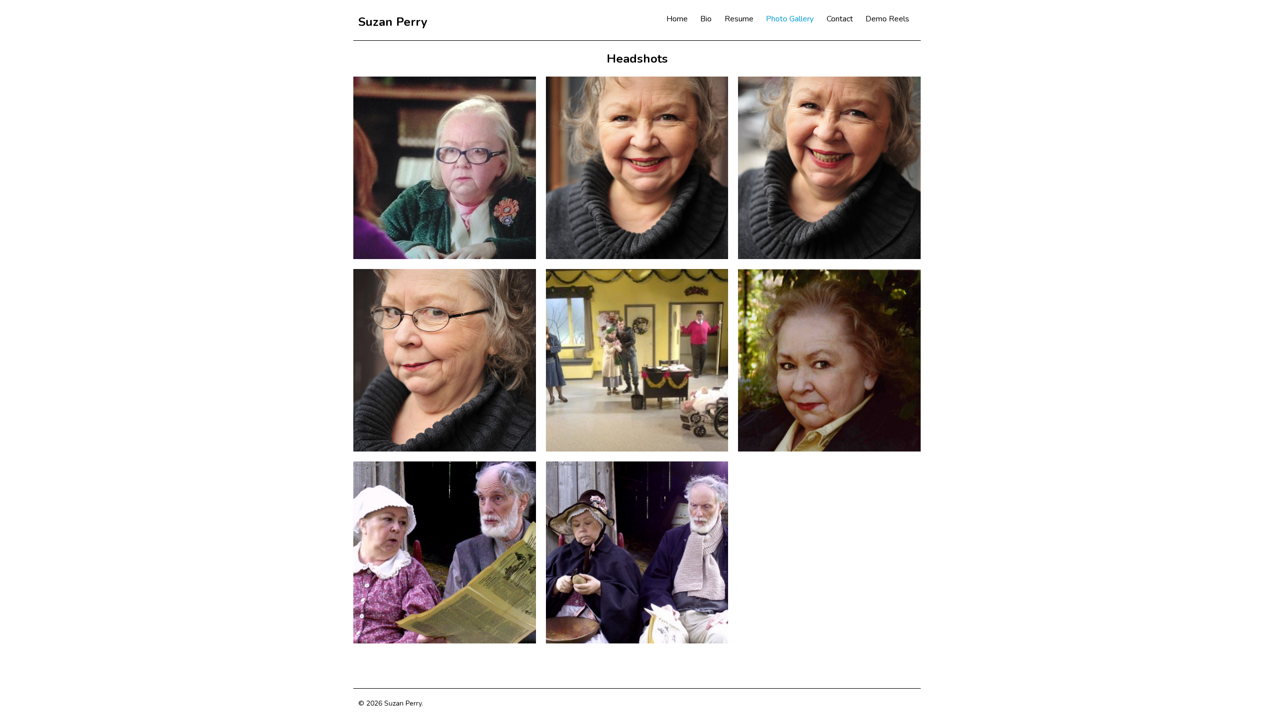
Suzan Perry (392, 22)
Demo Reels (887, 18)
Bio (706, 18)
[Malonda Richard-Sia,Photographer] (637, 168)
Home (677, 18)
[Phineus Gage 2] (637, 552)
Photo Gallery (790, 18)
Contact (840, 18)
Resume (739, 18)
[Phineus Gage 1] (444, 552)
